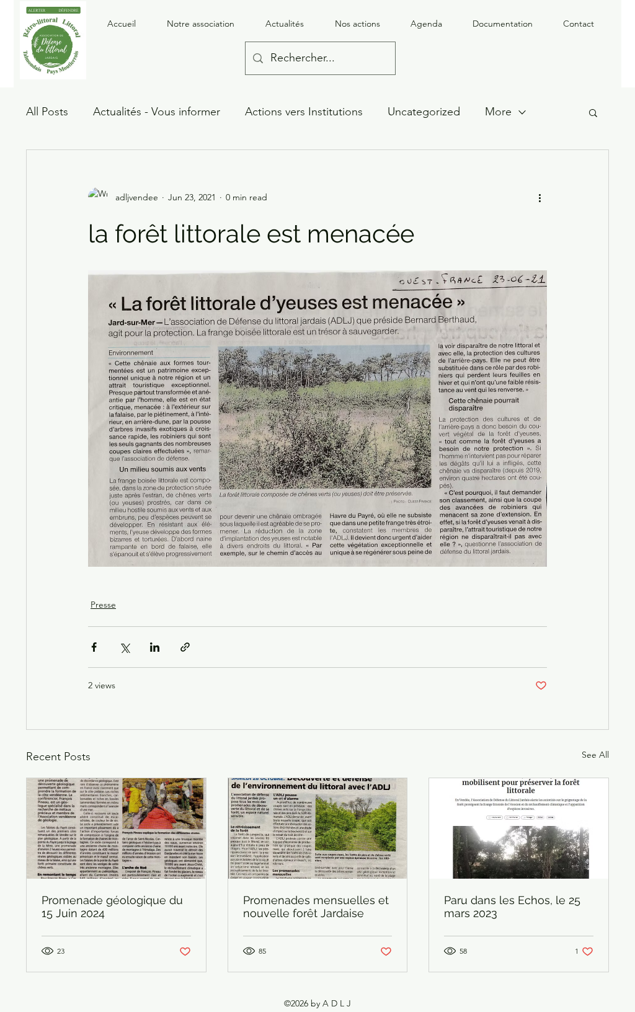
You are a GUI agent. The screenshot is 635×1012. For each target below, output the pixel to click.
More (498, 111)
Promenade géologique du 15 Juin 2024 (112, 907)
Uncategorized (424, 111)
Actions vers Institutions (304, 111)
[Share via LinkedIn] (155, 647)
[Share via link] (185, 647)
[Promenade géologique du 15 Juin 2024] (116, 828)
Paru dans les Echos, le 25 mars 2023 (512, 907)
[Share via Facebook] (94, 647)
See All (595, 754)
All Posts (47, 111)
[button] (593, 112)
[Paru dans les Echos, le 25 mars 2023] (518, 828)
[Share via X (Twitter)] (124, 647)
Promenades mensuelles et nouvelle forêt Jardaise (316, 907)
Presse (103, 604)
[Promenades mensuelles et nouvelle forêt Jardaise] (317, 828)
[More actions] (539, 197)
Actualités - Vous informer (156, 111)
